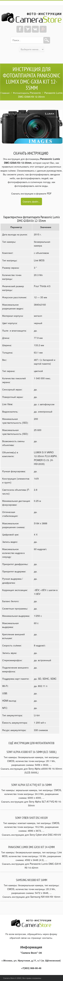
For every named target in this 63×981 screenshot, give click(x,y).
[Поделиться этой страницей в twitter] (27, 29)
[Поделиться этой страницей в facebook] (19, 29)
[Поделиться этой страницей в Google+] (43, 29)
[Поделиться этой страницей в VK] (35, 29)
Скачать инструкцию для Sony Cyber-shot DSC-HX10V (31, 834)
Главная (5, 92)
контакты (47, 937)
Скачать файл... (31, 201)
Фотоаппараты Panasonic (27, 92)
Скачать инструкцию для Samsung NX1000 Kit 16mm (31, 896)
